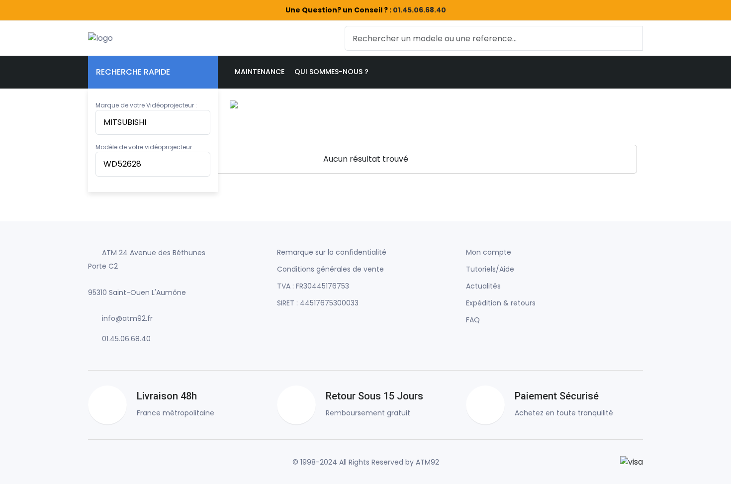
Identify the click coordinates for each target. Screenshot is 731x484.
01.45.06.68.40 (419, 10)
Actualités (483, 286)
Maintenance (259, 72)
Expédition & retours (501, 303)
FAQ (473, 320)
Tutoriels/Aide (490, 269)
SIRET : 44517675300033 (318, 303)
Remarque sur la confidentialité (331, 252)
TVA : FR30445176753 (313, 286)
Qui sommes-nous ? (331, 72)
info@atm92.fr (127, 318)
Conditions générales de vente (330, 269)
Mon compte (488, 252)
